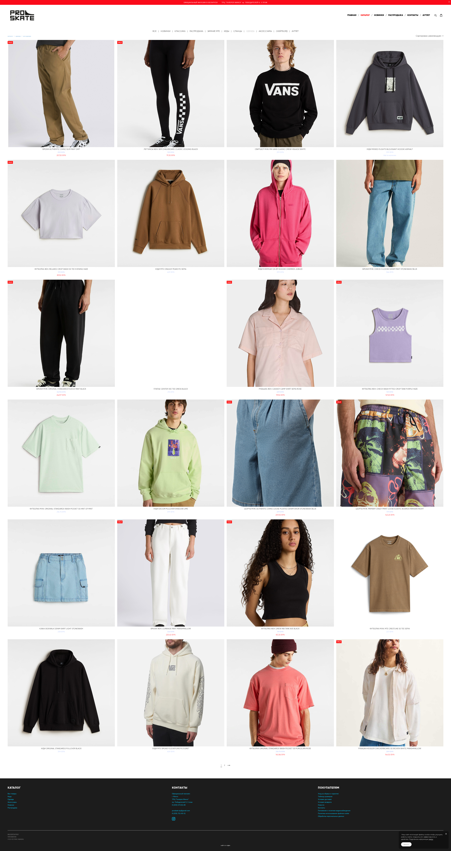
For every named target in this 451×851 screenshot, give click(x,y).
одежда (18, 36)
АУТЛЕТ (426, 15)
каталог (10, 36)
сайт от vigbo (225, 845)
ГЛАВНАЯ (351, 15)
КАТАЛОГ (365, 15)
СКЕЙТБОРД (282, 31)
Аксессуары (12, 802)
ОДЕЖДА (250, 31)
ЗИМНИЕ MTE (213, 31)
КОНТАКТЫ (412, 15)
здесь (431, 839)
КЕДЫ (226, 31)
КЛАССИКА (180, 31)
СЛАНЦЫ (237, 31)
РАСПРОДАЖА (395, 15)
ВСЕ (154, 31)
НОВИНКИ (379, 15)
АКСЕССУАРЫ (265, 31)
